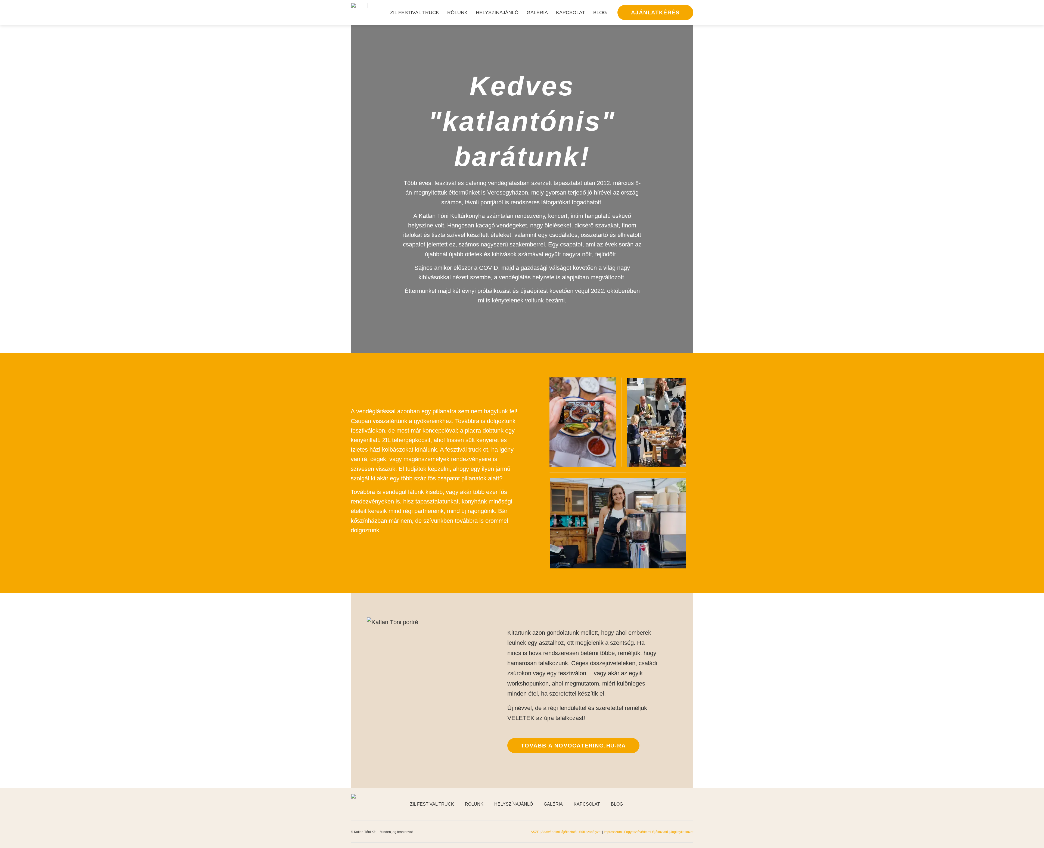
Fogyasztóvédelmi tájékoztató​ (646, 832)
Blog (600, 12)
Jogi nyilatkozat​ (681, 832)
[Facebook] (663, 804)
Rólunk (457, 12)
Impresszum (613, 832)
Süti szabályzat (590, 832)
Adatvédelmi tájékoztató (559, 832)
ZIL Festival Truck (414, 12)
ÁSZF (535, 832)
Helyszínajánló (497, 12)
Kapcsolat (570, 12)
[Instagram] (677, 804)
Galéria (537, 12)
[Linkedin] (690, 804)
